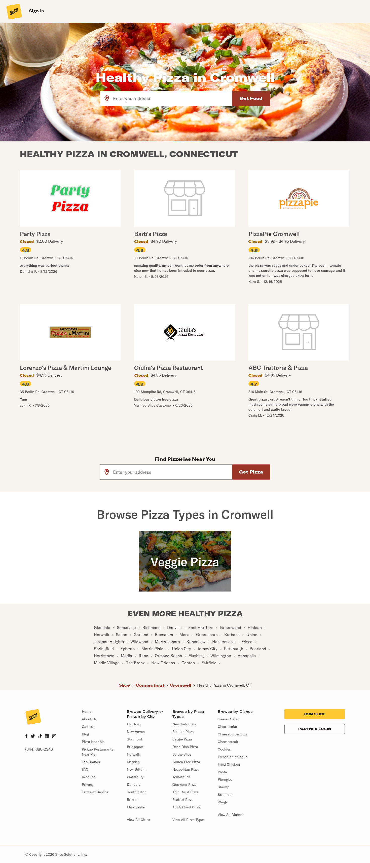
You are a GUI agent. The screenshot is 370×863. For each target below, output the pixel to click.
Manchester (136, 807)
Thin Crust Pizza (185, 792)
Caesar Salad (228, 719)
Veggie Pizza (182, 739)
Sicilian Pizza (183, 731)
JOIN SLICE (314, 714)
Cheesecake (227, 726)
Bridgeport (135, 746)
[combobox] (173, 98)
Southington (136, 792)
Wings (223, 802)
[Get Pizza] (251, 472)
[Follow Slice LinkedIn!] (47, 736)
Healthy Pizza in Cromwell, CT (224, 685)
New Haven (136, 731)
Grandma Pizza (184, 784)
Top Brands (91, 762)
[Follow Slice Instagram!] (54, 736)
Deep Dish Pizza (185, 746)
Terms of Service (95, 792)
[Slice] (13, 11)
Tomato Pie (181, 777)
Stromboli (226, 794)
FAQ (85, 769)
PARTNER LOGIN (314, 729)
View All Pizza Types (188, 819)
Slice (124, 685)
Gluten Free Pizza (186, 762)
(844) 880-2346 (39, 749)
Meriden (133, 762)
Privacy (88, 784)
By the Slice (181, 754)
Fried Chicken (229, 764)
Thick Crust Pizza (186, 807)
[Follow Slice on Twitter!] (32, 736)
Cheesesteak (228, 741)
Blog (85, 734)
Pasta (222, 772)
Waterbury (135, 777)
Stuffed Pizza (183, 799)
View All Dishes (230, 814)
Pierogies (225, 779)
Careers (88, 726)
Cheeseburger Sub (232, 734)
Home (86, 711)
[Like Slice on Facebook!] (26, 736)
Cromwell (180, 685)
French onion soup (232, 757)
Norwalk (133, 754)
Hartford (133, 724)
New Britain (136, 769)
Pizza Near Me (93, 741)
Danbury (133, 784)
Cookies (224, 749)
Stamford (134, 739)
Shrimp (223, 787)
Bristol (132, 799)
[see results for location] (106, 98)
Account (88, 777)
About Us (89, 719)
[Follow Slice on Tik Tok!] (40, 736)
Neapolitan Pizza (185, 769)
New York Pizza (184, 724)
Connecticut (150, 685)
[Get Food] (251, 98)
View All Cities (138, 819)
